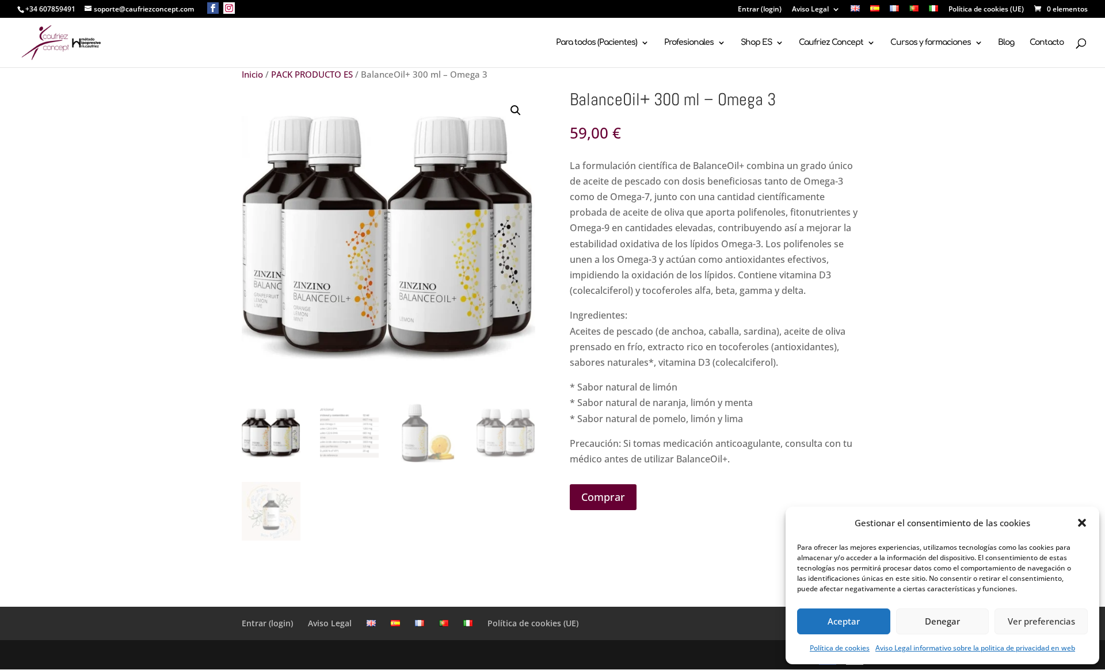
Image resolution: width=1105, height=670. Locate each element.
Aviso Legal (810, 10)
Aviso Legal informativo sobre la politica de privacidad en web (975, 648)
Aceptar (844, 621)
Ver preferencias (1041, 621)
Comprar (603, 497)
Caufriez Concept (831, 43)
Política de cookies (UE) (986, 10)
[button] (1082, 523)
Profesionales (689, 43)
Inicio (252, 74)
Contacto (1047, 43)
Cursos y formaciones (930, 43)
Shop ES (756, 43)
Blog (1006, 43)
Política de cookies (840, 648)
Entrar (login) (760, 10)
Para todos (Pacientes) (596, 43)
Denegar (942, 621)
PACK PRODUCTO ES (312, 74)
